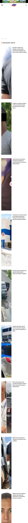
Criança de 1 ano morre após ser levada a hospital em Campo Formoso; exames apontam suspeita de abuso (20, 217)
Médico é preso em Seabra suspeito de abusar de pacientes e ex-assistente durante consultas (19, 496)
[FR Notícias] (14, 5)
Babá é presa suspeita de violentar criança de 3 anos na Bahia (19, 439)
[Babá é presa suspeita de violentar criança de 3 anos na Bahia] (6, 463)
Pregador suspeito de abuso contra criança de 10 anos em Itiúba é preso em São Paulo (19, 106)
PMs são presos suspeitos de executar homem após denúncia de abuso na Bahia (19, 272)
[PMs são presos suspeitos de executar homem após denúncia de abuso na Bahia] (6, 296)
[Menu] (2, 5)
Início (2, 38)
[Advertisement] (14, 23)
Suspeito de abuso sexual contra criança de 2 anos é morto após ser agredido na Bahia (19, 329)
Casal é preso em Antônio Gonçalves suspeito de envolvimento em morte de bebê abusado (19, 161)
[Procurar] (26, 5)
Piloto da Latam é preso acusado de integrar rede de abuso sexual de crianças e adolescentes (19, 384)
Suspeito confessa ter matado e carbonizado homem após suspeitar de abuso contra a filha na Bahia (20, 50)
